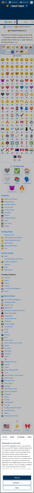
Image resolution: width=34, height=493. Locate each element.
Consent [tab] (4, 437)
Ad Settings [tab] (20, 437)
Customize (16, 483)
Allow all (17, 477)
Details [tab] (12, 437)
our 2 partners (11, 446)
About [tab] (29, 437)
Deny (17, 488)
